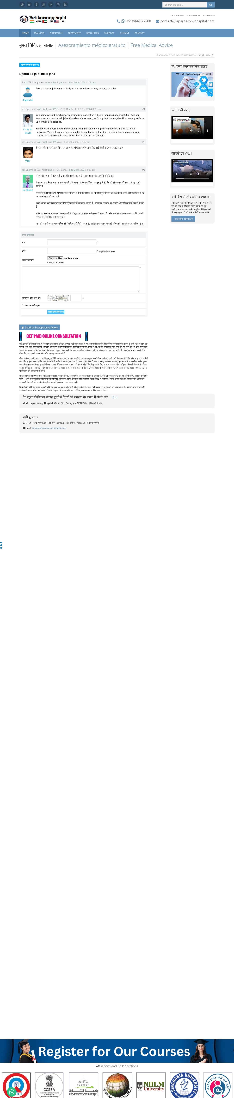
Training (39, 33)
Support (109, 33)
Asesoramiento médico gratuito (92, 45)
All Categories (36, 82)
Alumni (124, 33)
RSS (115, 397)
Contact (139, 33)
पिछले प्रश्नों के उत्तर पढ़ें (30, 65)
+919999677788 (138, 21)
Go (210, 4)
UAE (199, 55)
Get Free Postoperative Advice (41, 327)
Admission (56, 33)
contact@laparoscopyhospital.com (188, 21)
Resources (92, 33)
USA (208, 55)
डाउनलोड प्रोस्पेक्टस (184, 218)
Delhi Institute (177, 15)
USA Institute (209, 15)
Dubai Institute (193, 15)
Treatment (74, 33)
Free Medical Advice (152, 45)
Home (25, 33)
